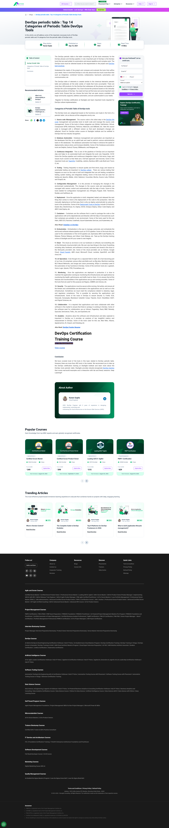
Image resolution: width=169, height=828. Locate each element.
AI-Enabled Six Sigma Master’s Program (37, 778)
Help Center (102, 570)
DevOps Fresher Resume (71, 327)
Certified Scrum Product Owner (68, 459)
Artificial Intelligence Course (95, 691)
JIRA (96, 599)
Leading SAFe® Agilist (95, 459)
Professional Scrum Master (69, 595)
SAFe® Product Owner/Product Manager (119, 595)
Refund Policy (127, 570)
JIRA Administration (42, 599)
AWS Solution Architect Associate (118, 645)
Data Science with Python (126, 691)
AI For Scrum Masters (104, 597)
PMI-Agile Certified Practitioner (86, 597)
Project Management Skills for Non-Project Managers (66, 705)
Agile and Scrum (31, 456)
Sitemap (126, 573)
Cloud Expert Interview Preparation (90, 645)
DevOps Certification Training (110, 643)
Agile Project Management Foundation (37, 705)
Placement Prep (103, 4)
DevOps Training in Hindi (45, 645)
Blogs (31, 14)
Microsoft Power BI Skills (92, 705)
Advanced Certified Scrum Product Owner (62, 599)
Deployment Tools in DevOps (90, 204)
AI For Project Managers (78, 618)
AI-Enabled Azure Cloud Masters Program (87, 643)
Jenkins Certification (40, 647)
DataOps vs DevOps (70, 225)
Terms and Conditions (74, 788)
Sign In (151, 4)
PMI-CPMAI (41, 614)
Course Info (77, 567)
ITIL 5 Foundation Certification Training (37, 742)
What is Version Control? (35, 526)
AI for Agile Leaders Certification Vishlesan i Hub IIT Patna (43, 660)
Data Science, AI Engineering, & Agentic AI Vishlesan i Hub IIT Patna (46, 688)
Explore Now (124, 112)
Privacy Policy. (134, 89)
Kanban (101, 599)
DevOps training (108, 368)
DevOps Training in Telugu (128, 643)
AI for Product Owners (91, 602)
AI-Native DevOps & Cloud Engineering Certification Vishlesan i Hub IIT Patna (49, 643)
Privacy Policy (127, 567)
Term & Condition (128, 564)
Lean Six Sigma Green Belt (59, 778)
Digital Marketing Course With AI (35, 766)
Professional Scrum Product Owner (115, 599)
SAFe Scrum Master (100, 595)
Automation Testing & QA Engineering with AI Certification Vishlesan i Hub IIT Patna (51, 674)
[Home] (26, 14)
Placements (102, 564)
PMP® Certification (124, 459)
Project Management (123, 456)
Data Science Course (62, 691)
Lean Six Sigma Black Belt (76, 778)
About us (52, 564)
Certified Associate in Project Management (47, 616)
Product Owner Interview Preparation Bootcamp (72, 631)
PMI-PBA (117, 616)
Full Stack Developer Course (33, 754)
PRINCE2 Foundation (68, 614)
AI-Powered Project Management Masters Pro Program (108, 614)
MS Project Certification (94, 618)
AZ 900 (104, 645)
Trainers (101, 567)
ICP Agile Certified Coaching (39, 602)
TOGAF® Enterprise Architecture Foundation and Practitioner (70, 742)
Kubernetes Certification (55, 647)
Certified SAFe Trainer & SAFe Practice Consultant (40, 730)
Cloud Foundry (65, 252)
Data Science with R (111, 691)
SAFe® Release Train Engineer (45, 597)
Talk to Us (129, 94)
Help (140, 4)
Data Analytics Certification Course (44, 691)
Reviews (52, 573)
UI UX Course (48, 754)
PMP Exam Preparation (54, 614)
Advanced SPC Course (77, 602)
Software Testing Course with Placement (119, 674)
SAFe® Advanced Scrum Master (59, 602)
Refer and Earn (31, 565)
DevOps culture (86, 170)
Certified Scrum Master (34, 459)
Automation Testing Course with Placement (91, 674)
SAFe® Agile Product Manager (66, 597)
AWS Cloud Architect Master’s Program (66, 645)
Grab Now (101, 10)
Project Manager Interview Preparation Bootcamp (40, 631)
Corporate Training (55, 570)
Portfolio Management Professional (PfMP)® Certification (52, 618)
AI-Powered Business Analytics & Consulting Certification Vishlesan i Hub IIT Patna (94, 688)
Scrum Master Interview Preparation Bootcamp (102, 631)
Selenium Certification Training (51, 676)
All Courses (64, 4)
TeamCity (71, 161)
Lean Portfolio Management (120, 597)
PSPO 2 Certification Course (84, 599)
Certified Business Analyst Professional (74, 616)
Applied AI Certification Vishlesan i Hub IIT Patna (77, 660)
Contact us (53, 567)
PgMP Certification (93, 616)
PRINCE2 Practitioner (83, 614)
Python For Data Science (77, 691)
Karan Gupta (47, 46)
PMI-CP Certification (106, 616)
